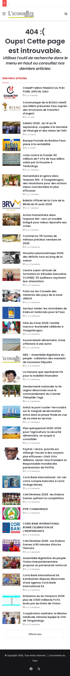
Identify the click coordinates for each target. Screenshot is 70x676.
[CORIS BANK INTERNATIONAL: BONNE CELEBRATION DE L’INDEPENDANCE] (11, 528)
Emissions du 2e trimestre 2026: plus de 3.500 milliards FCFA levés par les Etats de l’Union (44, 599)
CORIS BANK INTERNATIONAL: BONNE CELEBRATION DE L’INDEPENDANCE (41, 527)
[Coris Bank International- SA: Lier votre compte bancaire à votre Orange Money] (11, 482)
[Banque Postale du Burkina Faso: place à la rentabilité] (11, 145)
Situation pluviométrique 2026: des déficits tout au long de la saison (43, 256)
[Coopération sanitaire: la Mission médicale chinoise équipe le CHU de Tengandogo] (11, 618)
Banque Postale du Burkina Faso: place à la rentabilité (44, 142)
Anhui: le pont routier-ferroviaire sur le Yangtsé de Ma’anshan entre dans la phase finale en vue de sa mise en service (45, 413)
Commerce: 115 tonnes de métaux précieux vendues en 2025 (42, 239)
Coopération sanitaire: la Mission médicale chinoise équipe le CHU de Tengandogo (45, 617)
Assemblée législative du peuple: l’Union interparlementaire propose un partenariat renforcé (45, 561)
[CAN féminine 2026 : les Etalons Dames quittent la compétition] (11, 499)
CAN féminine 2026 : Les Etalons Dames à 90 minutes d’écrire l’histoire (44, 544)
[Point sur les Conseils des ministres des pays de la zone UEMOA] (11, 296)
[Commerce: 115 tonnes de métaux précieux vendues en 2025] (11, 238)
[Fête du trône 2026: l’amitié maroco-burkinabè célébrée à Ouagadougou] (11, 327)
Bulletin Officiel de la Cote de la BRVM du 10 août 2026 (43, 202)
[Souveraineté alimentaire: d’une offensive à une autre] (11, 344)
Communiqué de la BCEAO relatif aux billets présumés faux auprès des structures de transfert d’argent (45, 108)
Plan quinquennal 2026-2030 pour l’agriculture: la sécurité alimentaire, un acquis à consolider (42, 433)
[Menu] (4, 14)
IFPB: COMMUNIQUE (35, 509)
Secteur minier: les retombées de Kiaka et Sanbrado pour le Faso (45, 310)
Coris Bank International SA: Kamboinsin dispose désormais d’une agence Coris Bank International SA (44, 580)
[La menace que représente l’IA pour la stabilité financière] (11, 376)
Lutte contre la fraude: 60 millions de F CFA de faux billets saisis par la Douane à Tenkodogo (43, 160)
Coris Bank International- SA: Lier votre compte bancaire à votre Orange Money (45, 481)
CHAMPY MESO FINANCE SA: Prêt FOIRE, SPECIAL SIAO (44, 89)
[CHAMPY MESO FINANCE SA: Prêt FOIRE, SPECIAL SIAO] (11, 92)
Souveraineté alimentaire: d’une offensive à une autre (44, 342)
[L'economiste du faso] (21, 13)
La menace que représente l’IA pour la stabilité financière (43, 373)
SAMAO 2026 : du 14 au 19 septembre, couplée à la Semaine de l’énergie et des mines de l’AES (45, 127)
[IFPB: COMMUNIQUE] (11, 513)
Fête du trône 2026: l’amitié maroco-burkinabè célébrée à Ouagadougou (43, 326)
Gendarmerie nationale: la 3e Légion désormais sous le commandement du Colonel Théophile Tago (42, 392)
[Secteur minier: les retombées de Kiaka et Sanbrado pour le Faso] (11, 313)
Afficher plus (35, 634)
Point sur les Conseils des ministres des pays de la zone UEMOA (42, 295)
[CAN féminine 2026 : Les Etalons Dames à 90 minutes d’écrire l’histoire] (11, 545)
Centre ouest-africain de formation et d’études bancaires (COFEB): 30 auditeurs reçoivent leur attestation (44, 275)
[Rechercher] (66, 14)
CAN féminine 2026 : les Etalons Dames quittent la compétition (43, 496)
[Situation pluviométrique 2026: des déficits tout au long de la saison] (11, 257)
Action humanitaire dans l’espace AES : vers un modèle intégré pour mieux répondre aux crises (45, 220)
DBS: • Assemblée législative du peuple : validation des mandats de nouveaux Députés (44, 358)
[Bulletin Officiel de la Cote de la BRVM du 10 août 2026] (11, 205)
